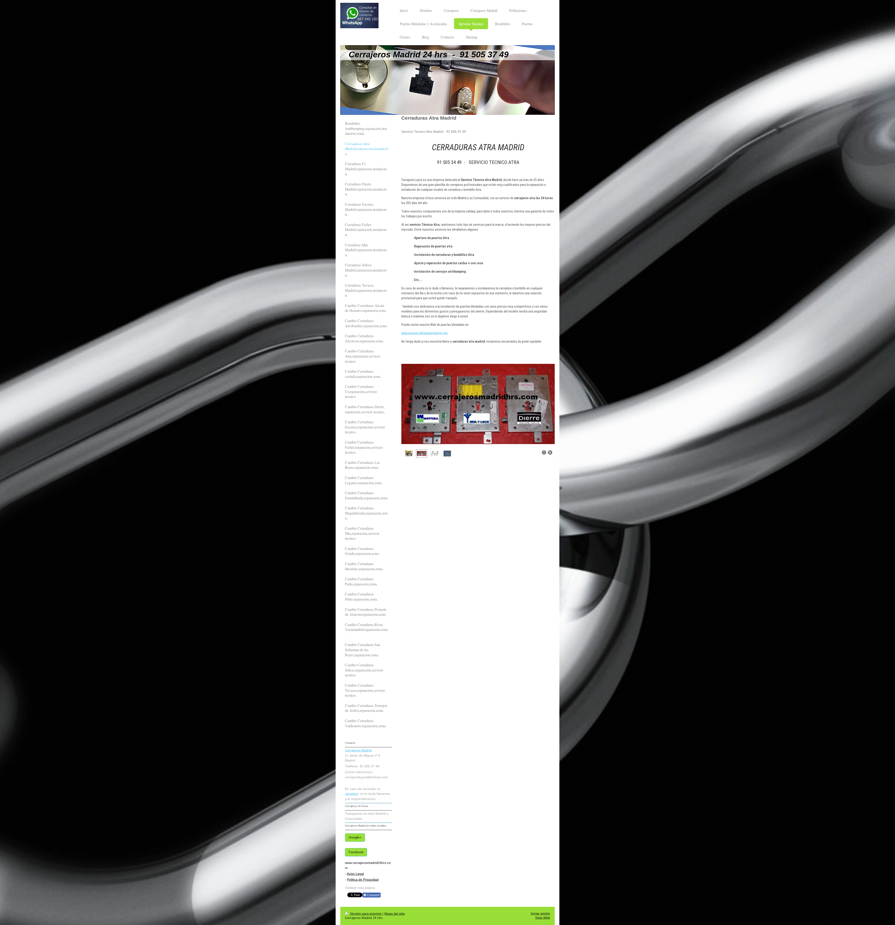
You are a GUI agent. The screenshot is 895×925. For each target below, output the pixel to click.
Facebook (356, 852)
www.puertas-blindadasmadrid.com (424, 333)
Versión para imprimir (365, 913)
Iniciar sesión (540, 913)
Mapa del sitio (394, 913)
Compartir (373, 895)
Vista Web (542, 917)
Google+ (355, 837)
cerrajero (351, 794)
